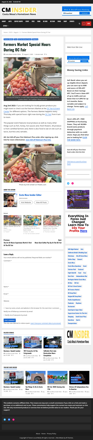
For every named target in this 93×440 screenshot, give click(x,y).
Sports (72, 21)
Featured (80, 269)
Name (6, 287)
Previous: (18, 242)
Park (59, 21)
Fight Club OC (72, 273)
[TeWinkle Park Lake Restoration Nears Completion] (53, 342)
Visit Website (26, 202)
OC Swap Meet (72, 293)
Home (43, 434)
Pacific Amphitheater (74, 300)
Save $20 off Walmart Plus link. (38, 140)
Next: (48, 241)
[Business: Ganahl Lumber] (13, 342)
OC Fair (52, 21)
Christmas (71, 256)
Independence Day (31, 344)
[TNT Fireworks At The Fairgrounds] (33, 342)
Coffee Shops (18, 21)
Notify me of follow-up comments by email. (18, 311)
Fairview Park (72, 269)
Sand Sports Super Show (75, 310)
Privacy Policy (51, 434)
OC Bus (45, 21)
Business (8, 346)
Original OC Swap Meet (74, 296)
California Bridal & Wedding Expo (77, 252)
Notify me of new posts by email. (16, 315)
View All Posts (41, 202)
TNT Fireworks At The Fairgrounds (31, 352)
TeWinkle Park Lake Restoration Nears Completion (50, 353)
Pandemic (71, 303)
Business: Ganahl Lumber (12, 351)
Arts (10, 21)
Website (6, 301)
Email (6, 294)
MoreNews (59, 438)
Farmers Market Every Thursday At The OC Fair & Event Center (31, 228)
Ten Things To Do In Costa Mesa (34, 388)
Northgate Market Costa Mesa (77, 279)
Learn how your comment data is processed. (46, 323)
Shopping (35, 39)
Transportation (72, 323)
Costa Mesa (71, 263)
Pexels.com (42, 185)
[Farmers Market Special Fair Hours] (13, 220)
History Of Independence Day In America (79, 388)
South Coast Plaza (81, 316)
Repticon (78, 303)
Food (38, 21)
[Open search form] (79, 23)
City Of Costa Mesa (81, 256)
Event (27, 21)
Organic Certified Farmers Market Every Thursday (51, 227)
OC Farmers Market (73, 290)
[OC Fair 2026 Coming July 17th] (57, 377)
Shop (65, 21)
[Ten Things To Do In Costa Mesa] (36, 377)
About (4, 21)
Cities (5, 26)
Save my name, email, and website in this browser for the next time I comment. (32, 308)
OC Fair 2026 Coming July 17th (56, 388)
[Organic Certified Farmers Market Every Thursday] (52, 220)
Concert (79, 259)
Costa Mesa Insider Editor (13, 54)
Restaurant (71, 306)
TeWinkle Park (53, 346)
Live (88, 23)
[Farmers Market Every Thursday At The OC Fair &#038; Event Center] (32, 220)
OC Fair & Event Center (24, 39)
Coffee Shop (71, 259)
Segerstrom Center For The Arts (77, 313)
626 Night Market (73, 249)
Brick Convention (76, 377)
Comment (8, 261)
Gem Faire (71, 276)
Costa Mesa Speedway (74, 266)
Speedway (71, 320)
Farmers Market (8, 39)
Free (33, 21)
